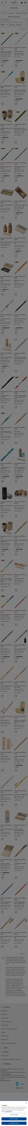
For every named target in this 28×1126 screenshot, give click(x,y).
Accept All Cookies (14, 1123)
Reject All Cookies (14, 1119)
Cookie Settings (14, 1114)
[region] (14, 1113)
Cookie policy (8, 1111)
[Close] (26, 1103)
